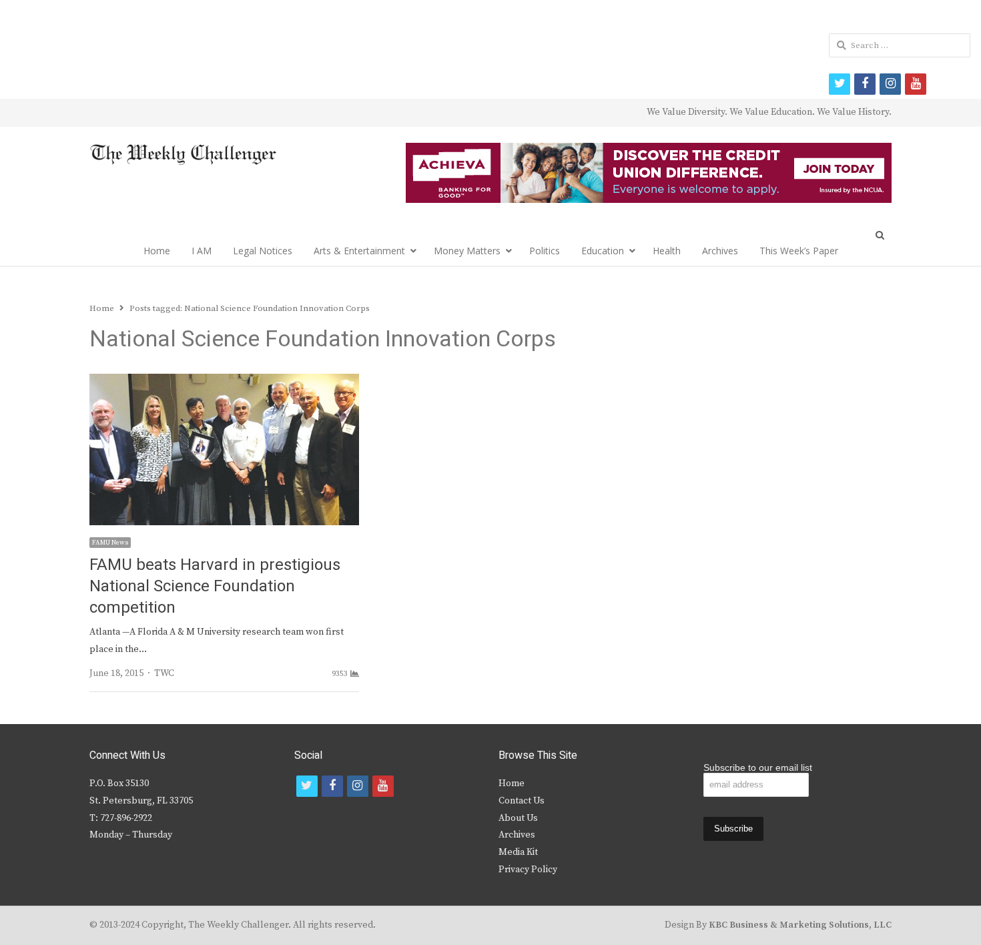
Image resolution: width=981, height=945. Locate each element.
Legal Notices (262, 250)
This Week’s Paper (798, 250)
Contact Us (522, 801)
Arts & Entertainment (359, 250)
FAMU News (110, 543)
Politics (544, 250)
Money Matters (467, 250)
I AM (202, 250)
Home (156, 250)
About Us (518, 818)
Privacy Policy (528, 870)
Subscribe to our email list (757, 767)
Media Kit (518, 852)
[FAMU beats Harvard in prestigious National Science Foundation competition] (224, 382)
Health (667, 250)
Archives (720, 250)
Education (602, 250)
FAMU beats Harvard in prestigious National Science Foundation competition (214, 586)
